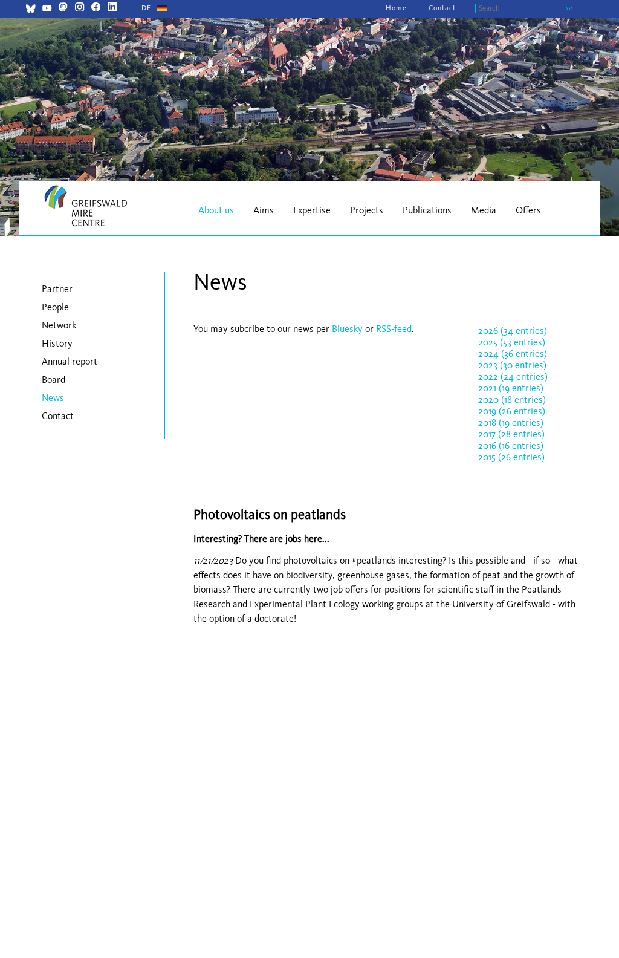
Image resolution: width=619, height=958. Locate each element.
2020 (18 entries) (512, 399)
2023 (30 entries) (512, 365)
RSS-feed (394, 328)
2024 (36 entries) (512, 353)
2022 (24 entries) (513, 376)
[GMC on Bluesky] (30, 10)
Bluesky (348, 328)
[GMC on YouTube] (47, 10)
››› (569, 8)
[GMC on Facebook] (96, 8)
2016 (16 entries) (510, 445)
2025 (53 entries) (511, 342)
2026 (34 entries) (512, 330)
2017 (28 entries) (511, 434)
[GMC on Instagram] (79, 8)
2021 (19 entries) (510, 388)
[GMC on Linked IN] (112, 8)
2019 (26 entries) (511, 411)
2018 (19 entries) (510, 422)
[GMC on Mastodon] (63, 8)
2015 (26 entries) (511, 457)
